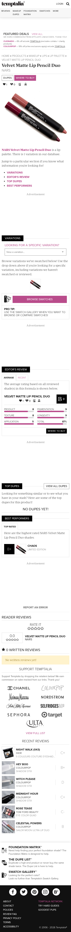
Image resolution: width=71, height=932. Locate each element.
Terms (7, 922)
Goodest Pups (47, 909)
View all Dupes (56, 486)
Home (5, 56)
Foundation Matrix (30, 12)
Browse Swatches (40, 299)
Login (59, 3)
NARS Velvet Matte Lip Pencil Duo (26, 150)
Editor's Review (18, 177)
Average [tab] (9, 377)
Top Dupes (14, 181)
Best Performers (19, 185)
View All (37, 34)
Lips (44, 56)
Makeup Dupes (17, 12)
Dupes (7, 77)
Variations (15, 172)
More (56, 11)
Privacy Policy (12, 918)
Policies (8, 909)
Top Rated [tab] (10, 526)
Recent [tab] (22, 377)
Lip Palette (57, 56)
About (7, 901)
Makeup (34, 56)
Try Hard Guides (48, 905)
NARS (6, 70)
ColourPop (9, 46)
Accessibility (11, 926)
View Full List (35, 733)
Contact (8, 905)
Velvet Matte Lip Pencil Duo (31, 65)
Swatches (44, 11)
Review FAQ (10, 914)
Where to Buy (25, 77)
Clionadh (8, 41)
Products (19, 56)
